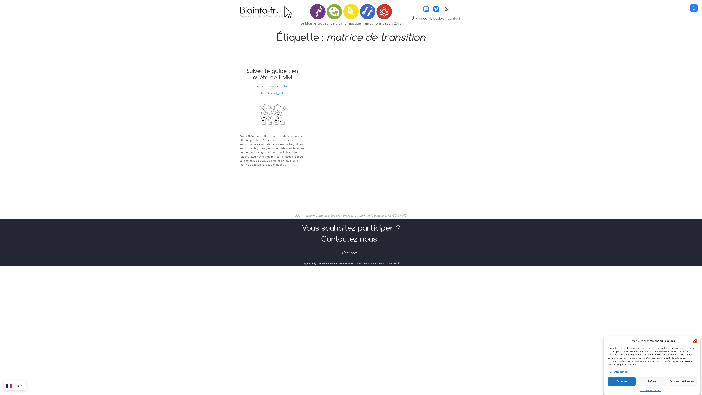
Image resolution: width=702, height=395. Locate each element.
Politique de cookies (650, 390)
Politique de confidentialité (386, 263)
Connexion (365, 263)
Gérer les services (619, 371)
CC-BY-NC (399, 215)
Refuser (652, 381)
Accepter (621, 381)
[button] (695, 341)
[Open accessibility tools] (694, 8)
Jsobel (284, 86)
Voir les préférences (682, 381)
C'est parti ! (351, 253)
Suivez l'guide (276, 93)
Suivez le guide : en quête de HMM (272, 74)
